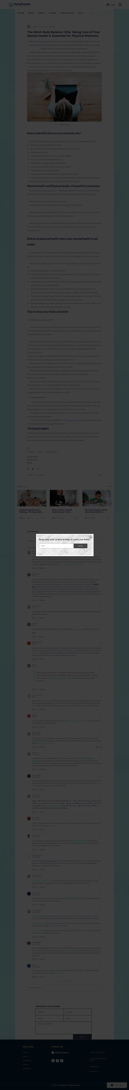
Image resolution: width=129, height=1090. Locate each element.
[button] (90, 537)
